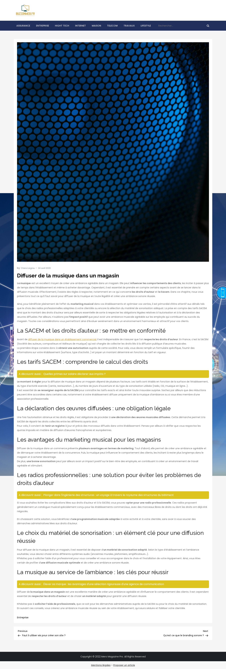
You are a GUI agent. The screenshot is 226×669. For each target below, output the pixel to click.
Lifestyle (146, 25)
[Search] (208, 26)
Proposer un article (124, 665)
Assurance (23, 25)
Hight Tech (62, 25)
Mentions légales (101, 665)
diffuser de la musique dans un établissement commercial (62, 339)
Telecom (112, 25)
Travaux (129, 25)
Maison (96, 25)
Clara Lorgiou (28, 268)
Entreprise (42, 25)
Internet (80, 25)
